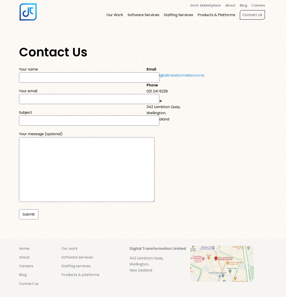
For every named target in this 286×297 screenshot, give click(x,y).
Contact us (28, 283)
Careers (258, 5)
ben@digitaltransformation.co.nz (175, 75)
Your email (28, 91)
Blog (243, 5)
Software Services (143, 14)
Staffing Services (178, 14)
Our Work (114, 14)
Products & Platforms (216, 14)
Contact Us (252, 14)
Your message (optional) (41, 134)
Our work (69, 248)
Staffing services (75, 266)
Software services (77, 257)
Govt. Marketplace (205, 5)
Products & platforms (80, 274)
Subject (25, 112)
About (230, 5)
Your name (28, 69)
